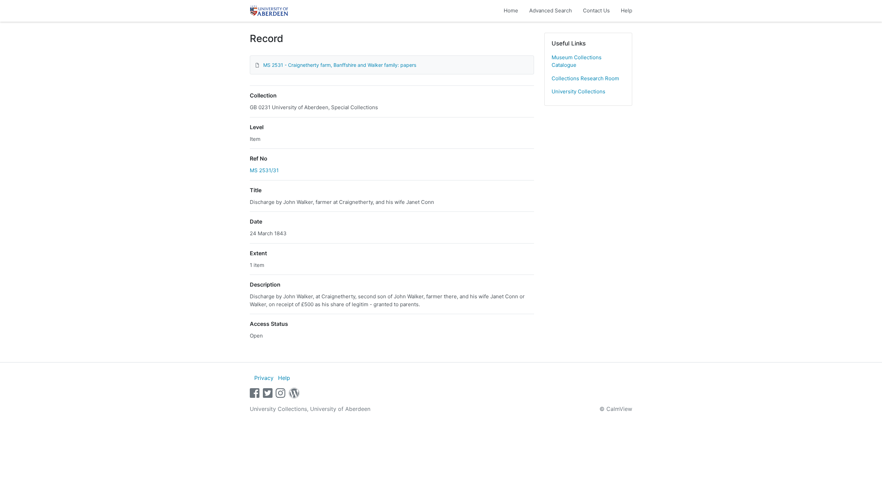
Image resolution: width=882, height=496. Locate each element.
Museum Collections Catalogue (577, 61)
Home (511, 10)
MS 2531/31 (264, 170)
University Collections (578, 91)
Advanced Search (550, 10)
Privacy (264, 377)
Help (626, 10)
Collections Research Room (585, 78)
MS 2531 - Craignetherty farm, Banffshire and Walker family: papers (339, 65)
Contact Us (596, 10)
